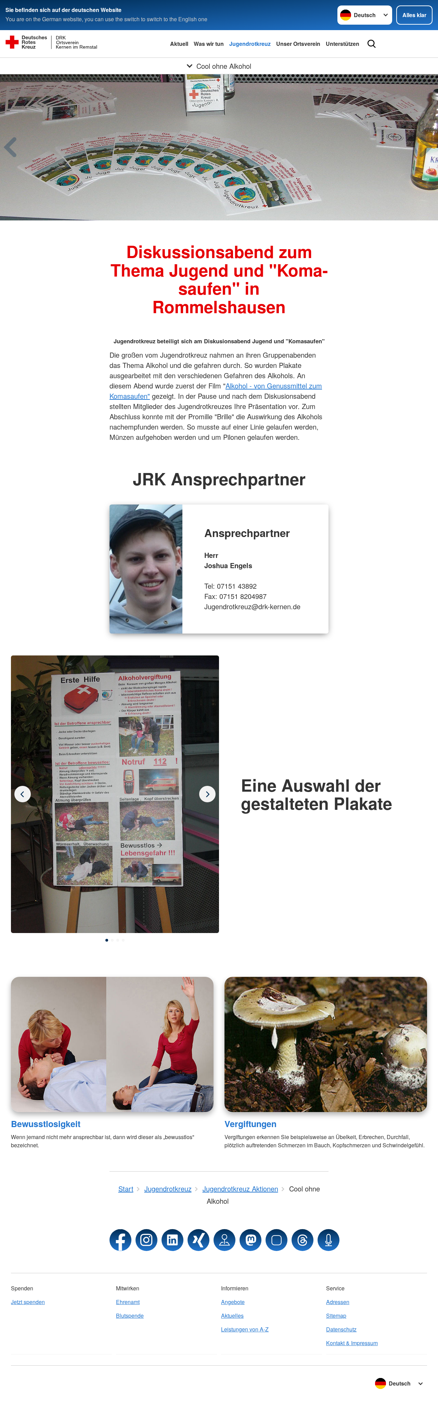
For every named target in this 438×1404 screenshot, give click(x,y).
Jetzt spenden (28, 1302)
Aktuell (179, 44)
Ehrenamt (128, 1302)
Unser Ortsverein (298, 44)
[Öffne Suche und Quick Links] (371, 43)
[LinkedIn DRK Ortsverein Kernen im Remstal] (172, 1240)
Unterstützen (342, 44)
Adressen (337, 1302)
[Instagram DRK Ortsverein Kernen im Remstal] (146, 1240)
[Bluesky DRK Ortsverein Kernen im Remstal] (276, 1240)
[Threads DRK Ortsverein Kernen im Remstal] (302, 1240)
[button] (106, 940)
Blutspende (130, 1315)
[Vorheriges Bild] (207, 794)
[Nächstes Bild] (22, 794)
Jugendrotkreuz (250, 44)
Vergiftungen (250, 1124)
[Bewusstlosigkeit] (112, 1044)
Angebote (233, 1302)
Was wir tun (209, 44)
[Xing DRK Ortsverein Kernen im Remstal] (198, 1240)
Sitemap (336, 1315)
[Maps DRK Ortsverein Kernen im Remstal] (224, 1240)
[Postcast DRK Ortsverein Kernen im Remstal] (328, 1240)
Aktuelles (232, 1315)
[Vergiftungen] (325, 1044)
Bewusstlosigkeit (45, 1124)
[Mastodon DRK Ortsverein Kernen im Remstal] (250, 1240)
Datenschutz (341, 1329)
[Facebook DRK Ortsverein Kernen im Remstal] (120, 1240)
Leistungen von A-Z (245, 1329)
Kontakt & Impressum (352, 1343)
